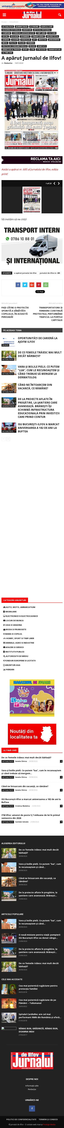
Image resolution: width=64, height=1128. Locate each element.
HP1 (34, 40)
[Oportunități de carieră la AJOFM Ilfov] (8, 341)
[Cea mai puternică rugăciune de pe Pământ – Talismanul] (8, 1003)
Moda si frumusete (15, 629)
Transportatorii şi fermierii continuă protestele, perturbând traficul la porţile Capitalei (48, 313)
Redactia (8, 63)
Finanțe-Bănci (38, 36)
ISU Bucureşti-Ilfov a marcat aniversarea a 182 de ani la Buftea (38, 428)
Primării (30, 43)
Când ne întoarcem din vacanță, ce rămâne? (35, 386)
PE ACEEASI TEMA (12, 330)
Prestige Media (49, 1124)
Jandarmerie (54, 40)
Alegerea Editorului (11, 30)
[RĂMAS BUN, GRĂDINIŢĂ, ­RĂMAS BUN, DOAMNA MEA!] (8, 1032)
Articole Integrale (42, 30)
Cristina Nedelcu (22, 806)
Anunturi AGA (12, 665)
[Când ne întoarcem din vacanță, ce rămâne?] (8, 388)
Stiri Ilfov (41, 49)
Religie (32, 46)
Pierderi (10, 669)
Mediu (4, 43)
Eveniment (25, 36)
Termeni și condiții (48, 1119)
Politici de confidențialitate (21, 1119)
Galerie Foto (52, 36)
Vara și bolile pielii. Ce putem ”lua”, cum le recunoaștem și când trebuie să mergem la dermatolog (39, 372)
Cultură (52, 33)
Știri (32, 49)
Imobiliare (11, 611)
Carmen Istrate (21, 822)
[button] (60, 15)
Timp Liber (41, 33)
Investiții (42, 40)
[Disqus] (32, 483)
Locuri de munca (14, 620)
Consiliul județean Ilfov (23, 33)
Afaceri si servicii (14, 647)
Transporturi (54, 49)
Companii (6, 33)
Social (5, 36)
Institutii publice (14, 651)
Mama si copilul (13, 634)
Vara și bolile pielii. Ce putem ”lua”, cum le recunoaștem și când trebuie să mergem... (31, 772)
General (6, 40)
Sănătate (42, 46)
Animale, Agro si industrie (19, 642)
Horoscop (25, 40)
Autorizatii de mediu (16, 656)
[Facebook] (32, 1109)
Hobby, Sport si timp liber (20, 638)
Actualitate (7, 27)
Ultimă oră (7, 53)
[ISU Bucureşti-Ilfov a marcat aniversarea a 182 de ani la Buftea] (8, 428)
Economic (34, 27)
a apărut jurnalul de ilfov (25, 273)
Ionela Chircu (21, 761)
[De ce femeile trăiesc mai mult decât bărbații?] (8, 356)
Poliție (22, 43)
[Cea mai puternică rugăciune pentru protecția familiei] (8, 989)
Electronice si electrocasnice (21, 616)
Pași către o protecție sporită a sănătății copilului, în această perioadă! (15, 312)
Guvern (15, 40)
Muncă (5, 345)
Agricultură (46, 27)
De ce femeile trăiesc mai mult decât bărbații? (40, 354)
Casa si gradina (13, 625)
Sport (25, 49)
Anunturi (27, 30)
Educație (14, 36)
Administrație (22, 27)
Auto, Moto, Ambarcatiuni (20, 607)
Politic (13, 43)
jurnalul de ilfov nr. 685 (50, 273)
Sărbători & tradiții (11, 49)
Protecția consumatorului (14, 46)
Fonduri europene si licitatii (20, 660)
